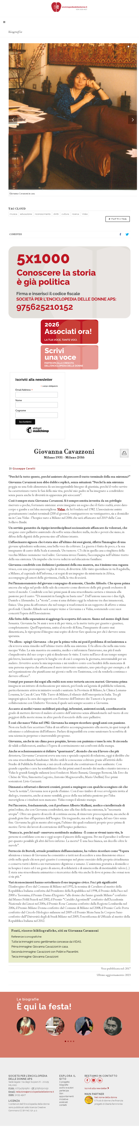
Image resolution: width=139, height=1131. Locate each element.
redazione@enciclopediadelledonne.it (35, 1091)
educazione (26, 214)
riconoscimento (43, 214)
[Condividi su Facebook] (120, 234)
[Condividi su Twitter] (127, 234)
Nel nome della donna (105, 1097)
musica (13, 214)
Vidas (85, 214)
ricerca (75, 214)
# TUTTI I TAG (118, 219)
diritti (56, 214)
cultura (65, 214)
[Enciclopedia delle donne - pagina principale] (69, 7)
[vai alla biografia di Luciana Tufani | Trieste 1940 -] (26, 1026)
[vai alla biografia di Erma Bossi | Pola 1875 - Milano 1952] (55, 1026)
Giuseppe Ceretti (24, 468)
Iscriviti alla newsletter (96, 1088)
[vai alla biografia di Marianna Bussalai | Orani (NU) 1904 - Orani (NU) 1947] (84, 1026)
